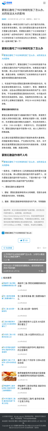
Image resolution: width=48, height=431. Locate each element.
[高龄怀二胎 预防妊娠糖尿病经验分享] (9, 286)
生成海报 (8, 248)
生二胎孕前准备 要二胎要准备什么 (32, 297)
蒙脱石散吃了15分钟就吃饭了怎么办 (18, 233)
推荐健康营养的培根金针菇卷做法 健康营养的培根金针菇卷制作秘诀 (32, 374)
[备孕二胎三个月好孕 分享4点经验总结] (9, 363)
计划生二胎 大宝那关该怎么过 (31, 334)
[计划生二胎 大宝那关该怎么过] (9, 338)
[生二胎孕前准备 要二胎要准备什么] (9, 299)
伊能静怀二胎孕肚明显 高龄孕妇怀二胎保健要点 (32, 387)
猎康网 (4, 19)
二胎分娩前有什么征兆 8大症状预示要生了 (31, 323)
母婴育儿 (29, 19)
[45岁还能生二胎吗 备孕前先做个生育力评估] (9, 402)
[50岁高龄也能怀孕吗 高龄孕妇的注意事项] (9, 350)
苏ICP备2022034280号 (32, 426)
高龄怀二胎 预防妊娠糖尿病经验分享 (32, 284)
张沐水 (36, 428)
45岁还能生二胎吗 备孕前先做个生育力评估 (31, 400)
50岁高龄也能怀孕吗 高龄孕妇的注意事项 (31, 348)
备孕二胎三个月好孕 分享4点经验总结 (31, 361)
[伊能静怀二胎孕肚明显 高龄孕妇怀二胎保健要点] (9, 389)
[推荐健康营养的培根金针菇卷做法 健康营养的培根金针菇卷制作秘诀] (9, 376)
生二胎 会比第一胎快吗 (28, 309)
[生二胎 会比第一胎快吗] (9, 312)
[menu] (44, 3)
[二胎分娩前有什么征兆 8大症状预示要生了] (9, 325)
